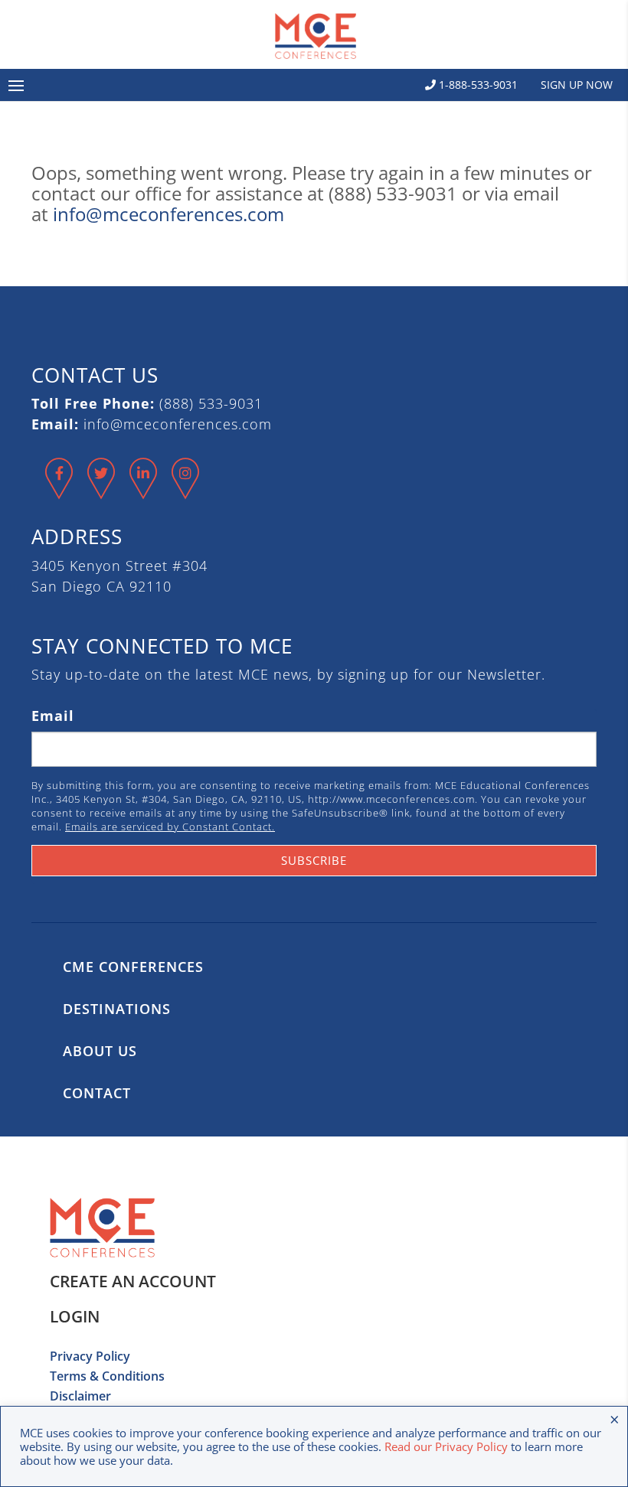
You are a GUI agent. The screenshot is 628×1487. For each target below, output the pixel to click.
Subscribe (314, 860)
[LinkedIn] (144, 491)
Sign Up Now (577, 84)
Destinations (117, 1008)
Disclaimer (80, 1396)
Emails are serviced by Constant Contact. (170, 826)
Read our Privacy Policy (446, 1446)
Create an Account (133, 1281)
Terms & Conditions (107, 1376)
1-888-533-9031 (477, 84)
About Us (100, 1051)
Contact (97, 1093)
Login (75, 1316)
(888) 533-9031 (211, 403)
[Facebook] (59, 491)
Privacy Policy (90, 1356)
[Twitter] (101, 491)
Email (52, 715)
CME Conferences (133, 966)
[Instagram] (186, 491)
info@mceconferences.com (168, 214)
